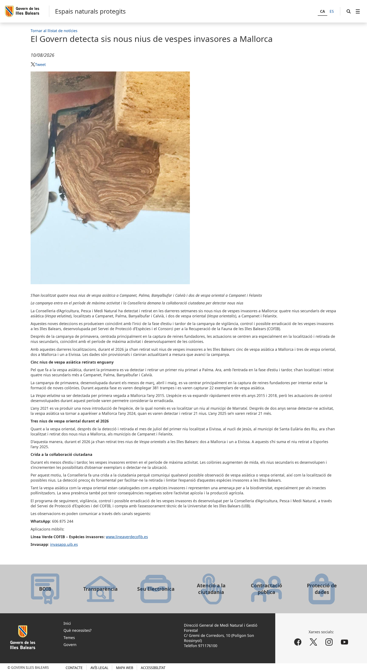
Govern (70, 644)
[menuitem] (357, 11)
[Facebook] (298, 642)
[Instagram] (329, 642)
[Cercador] (348, 11)
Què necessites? (78, 630)
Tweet (40, 64)
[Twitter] (313, 642)
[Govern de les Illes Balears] (26, 11)
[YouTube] (344, 642)
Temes (69, 637)
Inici (67, 623)
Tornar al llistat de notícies (54, 30)
